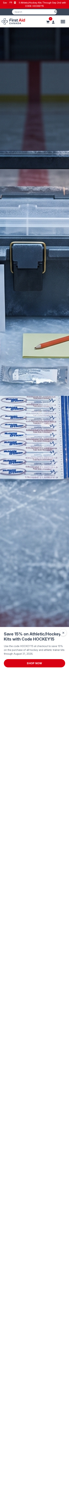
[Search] (55, 11)
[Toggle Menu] (63, 21)
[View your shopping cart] (47, 22)
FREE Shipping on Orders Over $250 (34, 4)
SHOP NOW (34, 663)
